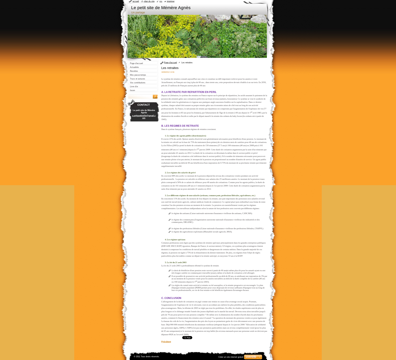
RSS (160, 1)
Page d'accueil (170, 62)
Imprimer (170, 1)
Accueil (136, 1)
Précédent (166, 342)
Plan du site (149, 1)
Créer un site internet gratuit (230, 357)
